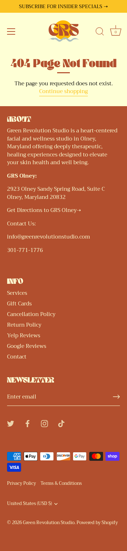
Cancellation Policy (31, 314)
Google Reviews (26, 346)
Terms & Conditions (61, 483)
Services (17, 293)
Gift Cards (19, 303)
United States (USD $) (29, 504)
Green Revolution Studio (48, 523)
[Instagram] (44, 422)
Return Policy (24, 324)
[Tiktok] (61, 422)
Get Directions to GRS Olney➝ (44, 210)
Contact (16, 356)
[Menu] (11, 31)
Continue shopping (63, 91)
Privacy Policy (21, 483)
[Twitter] (10, 422)
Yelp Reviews (23, 335)
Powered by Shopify (97, 523)
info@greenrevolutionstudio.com (48, 236)
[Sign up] (116, 396)
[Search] (100, 32)
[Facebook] (27, 422)
